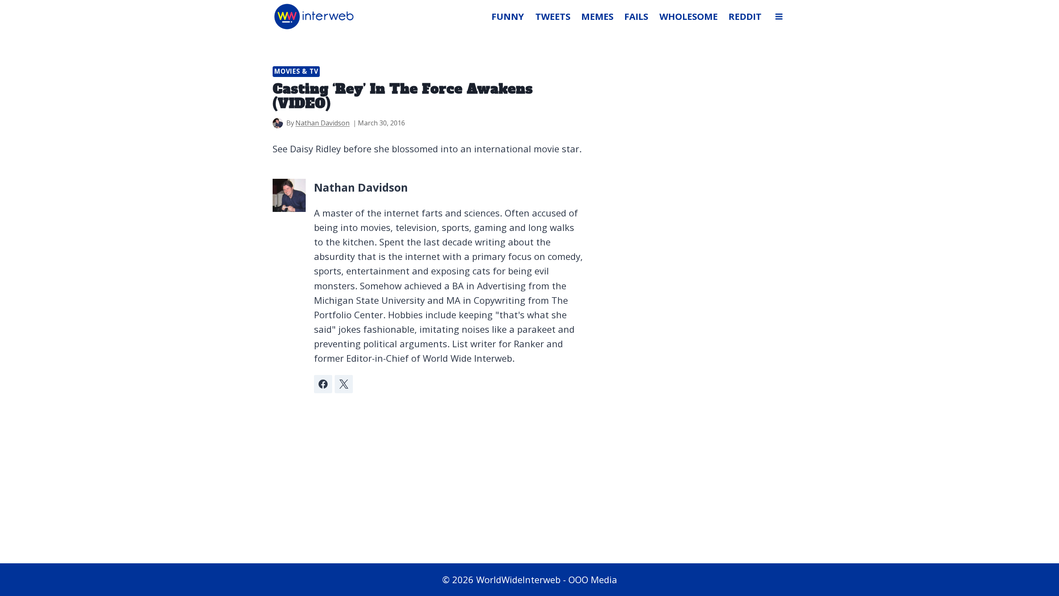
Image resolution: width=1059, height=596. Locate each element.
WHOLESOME (688, 16)
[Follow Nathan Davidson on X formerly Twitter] (344, 384)
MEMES (597, 16)
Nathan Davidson (322, 122)
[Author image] (278, 123)
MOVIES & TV (296, 71)
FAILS (636, 16)
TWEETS (552, 16)
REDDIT (745, 16)
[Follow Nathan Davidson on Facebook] (323, 384)
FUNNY (507, 16)
